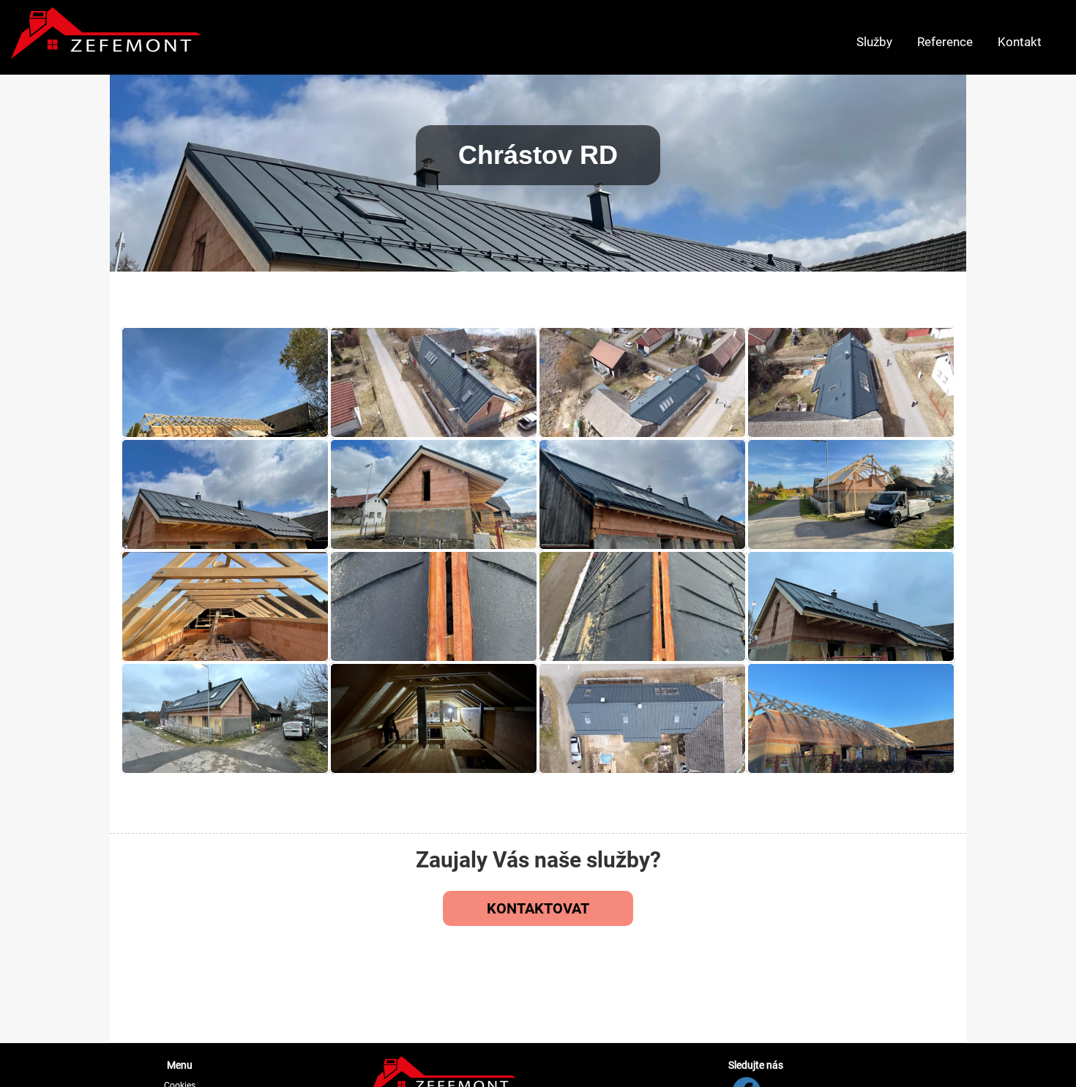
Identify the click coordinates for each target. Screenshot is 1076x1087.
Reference (945, 41)
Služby (874, 41)
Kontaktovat (538, 908)
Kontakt (1020, 41)
